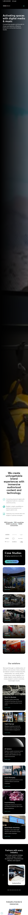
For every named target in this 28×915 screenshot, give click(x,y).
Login (15, 1)
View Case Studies (12, 561)
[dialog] (2, 913)
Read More (7, 589)
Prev (3, 875)
